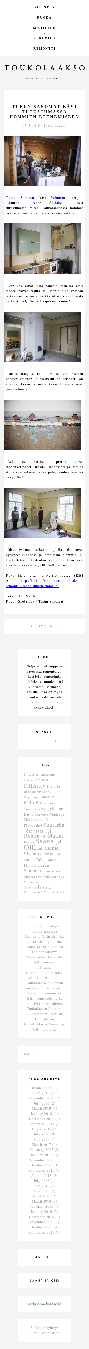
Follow (29, 1054)
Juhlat (45, 797)
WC (40, 892)
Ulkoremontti (33, 876)
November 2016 (41, 1160)
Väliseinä (30, 892)
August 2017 (41, 1129)
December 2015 (41, 1217)
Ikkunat (50, 791)
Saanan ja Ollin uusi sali (44, 947)
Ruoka (44, 17)
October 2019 (41, 1088)
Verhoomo (31, 882)
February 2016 (41, 1206)
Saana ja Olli (43, 844)
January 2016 (41, 1212)
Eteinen (41, 780)
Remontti (44, 48)
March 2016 (41, 1201)
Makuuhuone (34, 820)
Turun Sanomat (20, 198)
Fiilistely (35, 786)
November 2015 (41, 1222)
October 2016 (41, 1165)
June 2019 (41, 1093)
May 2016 (41, 1191)
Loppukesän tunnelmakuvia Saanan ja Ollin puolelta (44, 1024)
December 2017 (41, 1119)
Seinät (52, 848)
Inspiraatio (31, 797)
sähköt (59, 854)
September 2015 (41, 1232)
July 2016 (41, 1181)
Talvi (40, 860)
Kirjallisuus (32, 809)
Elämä (31, 774)
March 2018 (41, 1108)
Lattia (29, 814)
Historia (53, 786)
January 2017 (41, 1155)
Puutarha (54, 825)
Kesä (43, 803)
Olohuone (53, 820)
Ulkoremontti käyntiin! (45, 1014)
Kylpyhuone (52, 808)
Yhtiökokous (54, 892)
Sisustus (44, 7)
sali (40, 848)
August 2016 (41, 1175)
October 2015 (41, 1227)
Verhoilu (44, 38)
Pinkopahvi (33, 825)
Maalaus (56, 814)
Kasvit (56, 797)
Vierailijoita (38, 887)
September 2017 (41, 1124)
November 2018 (41, 1098)
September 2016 (41, 1170)
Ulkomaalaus (51, 871)
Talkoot (29, 860)
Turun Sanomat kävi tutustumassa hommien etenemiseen (45, 111)
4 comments (44, 626)
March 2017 (41, 1145)
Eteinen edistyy (44, 952)
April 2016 (41, 1196)
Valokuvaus (54, 876)
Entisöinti (48, 775)
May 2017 (41, 1139)
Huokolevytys (33, 791)
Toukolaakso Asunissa (44, 1009)
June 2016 (41, 1186)
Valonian (58, 198)
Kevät (52, 803)
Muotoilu (44, 28)
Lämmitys (41, 814)
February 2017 (41, 1150)
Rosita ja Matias (44, 836)
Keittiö (31, 802)
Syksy (48, 854)
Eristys (28, 780)
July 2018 (41, 1103)
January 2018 (41, 1114)
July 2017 (41, 1134)
